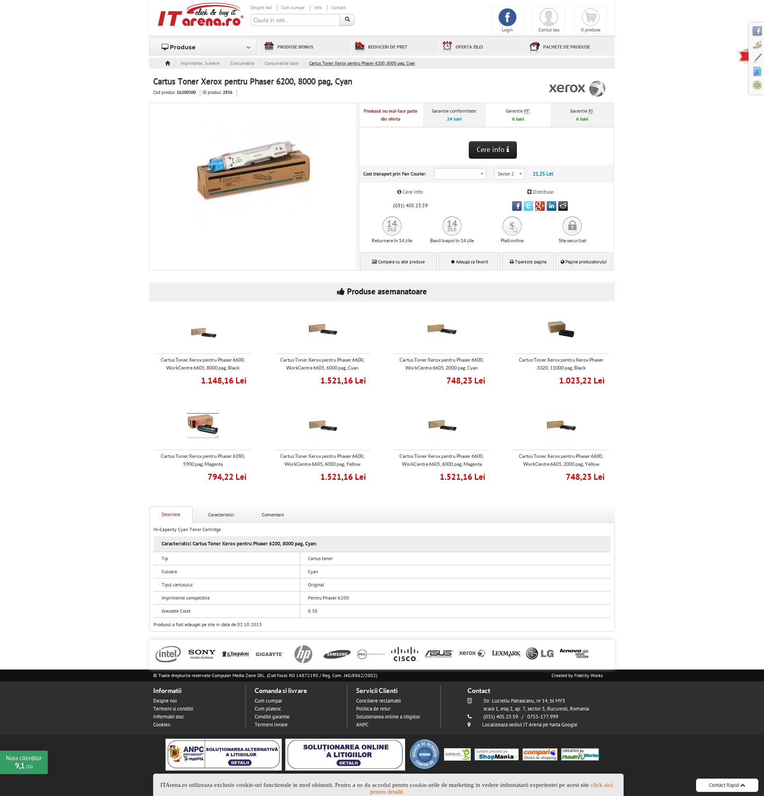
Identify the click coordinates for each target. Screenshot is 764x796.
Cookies (161, 725)
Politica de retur (373, 709)
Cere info (492, 150)
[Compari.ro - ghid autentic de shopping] (424, 754)
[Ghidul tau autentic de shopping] (539, 754)
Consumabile (242, 63)
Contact (338, 7)
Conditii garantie (272, 717)
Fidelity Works (588, 675)
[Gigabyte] (270, 654)
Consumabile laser (282, 63)
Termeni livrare (271, 725)
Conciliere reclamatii (378, 701)
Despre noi (165, 701)
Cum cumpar (293, 7)
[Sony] (202, 654)
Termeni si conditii (173, 709)
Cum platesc (268, 709)
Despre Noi (261, 7)
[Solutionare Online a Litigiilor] (345, 754)
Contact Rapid (724, 785)
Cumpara (208, 379)
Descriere (171, 514)
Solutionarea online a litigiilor (388, 717)
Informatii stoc (168, 717)
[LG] (540, 654)
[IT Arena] (201, 14)
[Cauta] (347, 20)
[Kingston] (236, 654)
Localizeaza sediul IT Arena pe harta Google (529, 725)
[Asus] (439, 654)
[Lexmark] (506, 654)
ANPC (362, 725)
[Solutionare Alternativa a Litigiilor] (224, 754)
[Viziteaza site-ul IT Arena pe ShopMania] (496, 754)
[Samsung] (337, 654)
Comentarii (273, 515)
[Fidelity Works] (580, 754)
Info (318, 7)
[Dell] (371, 654)
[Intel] (168, 654)
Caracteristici (221, 515)
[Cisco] (405, 654)
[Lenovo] (574, 654)
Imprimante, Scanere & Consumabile (200, 63)
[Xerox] (472, 654)
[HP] (303, 654)
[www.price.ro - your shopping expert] (457, 754)
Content (742, 56)
